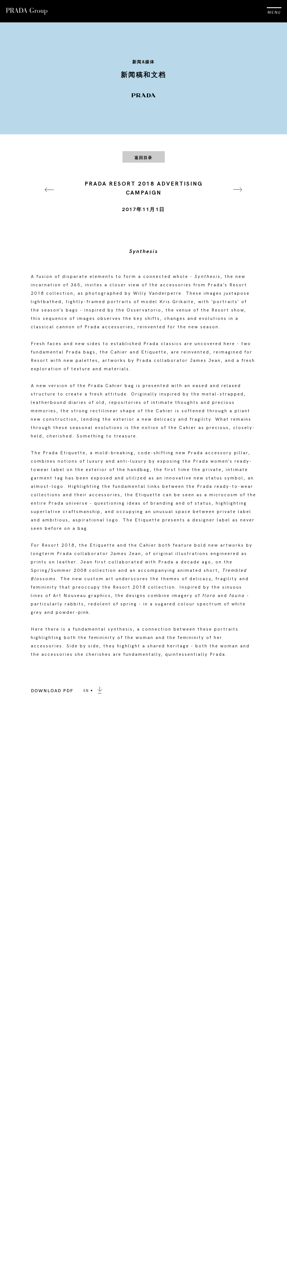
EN (86, 691)
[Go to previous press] (49, 197)
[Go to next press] (237, 197)
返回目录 (143, 157)
